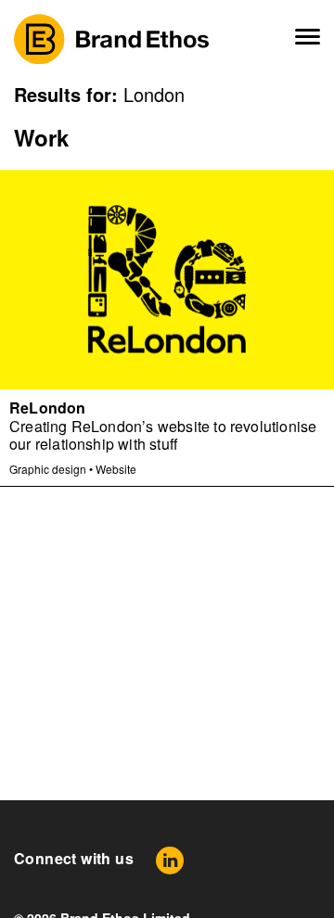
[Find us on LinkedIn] (170, 860)
